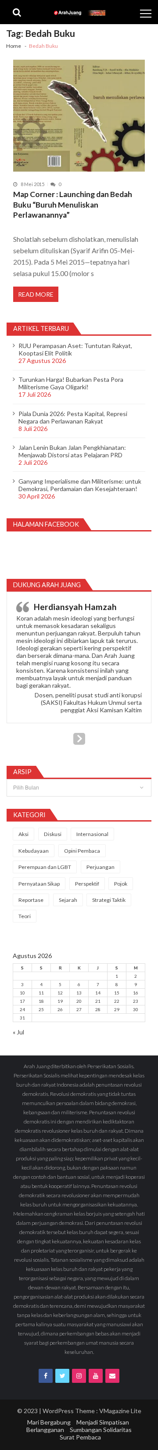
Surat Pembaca (80, 1437)
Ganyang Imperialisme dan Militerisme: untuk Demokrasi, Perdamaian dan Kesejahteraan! (79, 484)
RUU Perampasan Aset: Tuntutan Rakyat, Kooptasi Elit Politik (75, 349)
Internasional (92, 834)
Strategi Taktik (109, 900)
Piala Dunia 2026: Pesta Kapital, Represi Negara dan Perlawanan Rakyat (72, 417)
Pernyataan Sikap (39, 883)
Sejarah (68, 900)
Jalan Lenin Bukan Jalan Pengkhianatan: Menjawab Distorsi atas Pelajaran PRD (72, 451)
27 (79, 1009)
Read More (36, 294)
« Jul (18, 1032)
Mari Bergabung (49, 1422)
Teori (24, 916)
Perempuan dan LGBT (44, 867)
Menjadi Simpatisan (102, 1422)
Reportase (30, 900)
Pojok (120, 883)
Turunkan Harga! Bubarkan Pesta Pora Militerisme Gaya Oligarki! (70, 383)
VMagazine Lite (120, 1410)
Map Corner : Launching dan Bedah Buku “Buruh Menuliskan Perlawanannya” (72, 204)
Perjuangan (100, 867)
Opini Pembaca (82, 850)
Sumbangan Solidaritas (101, 1429)
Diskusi (52, 834)
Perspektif (87, 883)
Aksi (23, 834)
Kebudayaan (33, 850)
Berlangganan (45, 1429)
